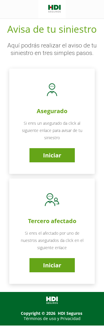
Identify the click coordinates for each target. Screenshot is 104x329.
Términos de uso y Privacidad (52, 318)
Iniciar (52, 155)
